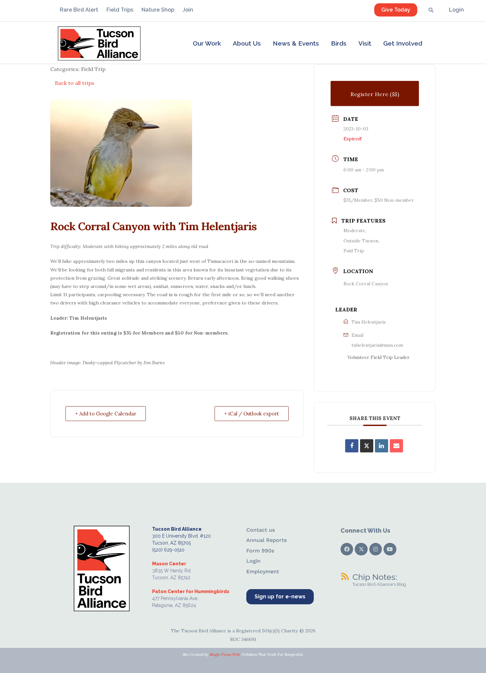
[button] (207, 43)
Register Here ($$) (374, 94)
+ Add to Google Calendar (105, 413)
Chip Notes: (374, 577)
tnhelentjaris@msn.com (377, 345)
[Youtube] (390, 549)
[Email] (396, 445)
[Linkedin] (381, 445)
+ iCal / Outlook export (251, 413)
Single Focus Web (225, 654)
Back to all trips (74, 83)
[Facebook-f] (347, 549)
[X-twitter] (361, 549)
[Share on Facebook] (351, 445)
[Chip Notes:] (345, 576)
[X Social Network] (366, 445)
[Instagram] (375, 549)
